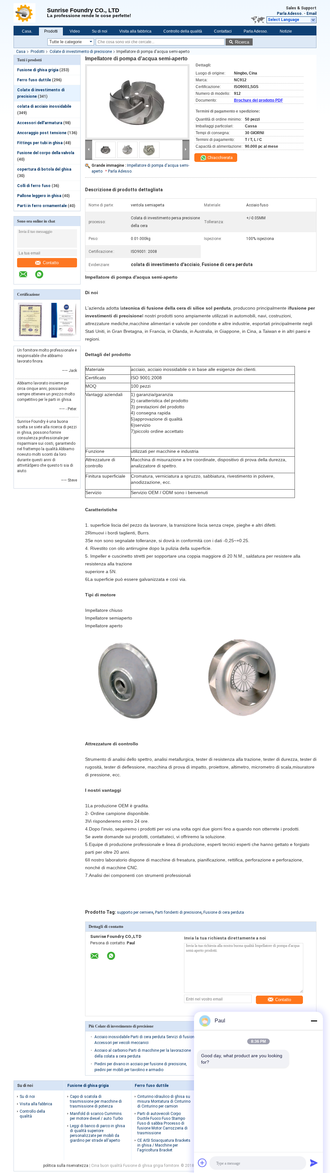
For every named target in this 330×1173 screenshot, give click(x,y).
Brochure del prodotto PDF (258, 100)
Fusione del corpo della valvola (45, 153)
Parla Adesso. (290, 13)
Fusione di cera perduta (223, 912)
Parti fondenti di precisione (178, 912)
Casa (20, 51)
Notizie (286, 31)
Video (75, 31)
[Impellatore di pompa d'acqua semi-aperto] (137, 102)
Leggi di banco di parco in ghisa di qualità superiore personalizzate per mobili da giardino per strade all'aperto (97, 1133)
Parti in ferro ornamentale (42, 206)
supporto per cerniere (135, 912)
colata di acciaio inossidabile (44, 106)
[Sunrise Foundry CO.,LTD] (30, 13)
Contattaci (223, 31)
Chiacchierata (220, 157)
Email (311, 13)
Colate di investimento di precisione (81, 51)
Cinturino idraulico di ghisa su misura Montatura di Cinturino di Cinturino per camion (163, 1101)
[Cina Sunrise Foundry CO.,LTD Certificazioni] (30, 336)
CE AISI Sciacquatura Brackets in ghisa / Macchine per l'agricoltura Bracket (163, 1145)
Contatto (51, 262)
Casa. (27, 31)
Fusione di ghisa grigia (37, 70)
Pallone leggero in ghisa (39, 196)
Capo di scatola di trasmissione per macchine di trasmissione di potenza (96, 1101)
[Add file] (202, 1163)
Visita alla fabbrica (135, 31)
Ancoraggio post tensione (41, 133)
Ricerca (242, 42)
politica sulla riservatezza (65, 1165)
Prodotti (51, 31)
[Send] (314, 1163)
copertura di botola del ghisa (44, 169)
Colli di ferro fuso (34, 186)
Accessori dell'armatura (39, 123)
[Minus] (314, 1021)
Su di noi (99, 31)
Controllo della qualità (182, 31)
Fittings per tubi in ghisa (40, 143)
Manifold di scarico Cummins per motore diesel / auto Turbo (96, 1116)
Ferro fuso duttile (34, 80)
